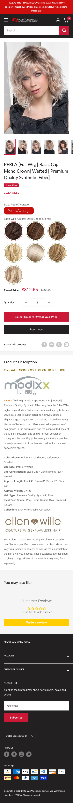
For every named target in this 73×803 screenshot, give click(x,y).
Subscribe (16, 717)
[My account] (58, 20)
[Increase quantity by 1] (49, 302)
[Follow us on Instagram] (21, 754)
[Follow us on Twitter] (14, 754)
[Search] (64, 30)
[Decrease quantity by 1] (26, 302)
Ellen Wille (11, 192)
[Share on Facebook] (44, 344)
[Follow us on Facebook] (6, 754)
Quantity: (9, 302)
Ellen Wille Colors (27, 218)
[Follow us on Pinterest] (29, 754)
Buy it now (36, 329)
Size (16, 204)
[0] (65, 20)
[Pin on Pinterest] (51, 344)
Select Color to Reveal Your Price (36, 316)
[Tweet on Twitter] (59, 344)
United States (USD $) (16, 736)
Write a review (36, 622)
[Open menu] (6, 19)
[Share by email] (66, 344)
